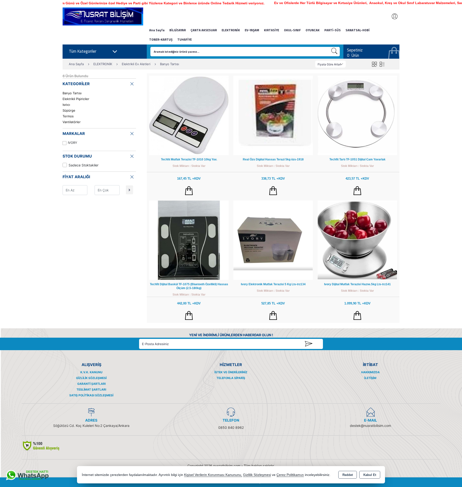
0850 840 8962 (231, 427)
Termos (68, 116)
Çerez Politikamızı (290, 475)
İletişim (370, 378)
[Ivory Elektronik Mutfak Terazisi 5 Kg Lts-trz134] (273, 240)
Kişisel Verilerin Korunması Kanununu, (213, 475)
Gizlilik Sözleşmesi (91, 378)
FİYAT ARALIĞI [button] (76, 176)
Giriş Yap (392, 16)
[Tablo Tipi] (382, 64)
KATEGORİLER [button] (76, 83)
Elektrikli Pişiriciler (76, 99)
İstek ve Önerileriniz (230, 372)
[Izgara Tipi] (374, 64)
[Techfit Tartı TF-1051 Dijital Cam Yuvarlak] (357, 115)
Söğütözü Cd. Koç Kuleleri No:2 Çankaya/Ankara (91, 426)
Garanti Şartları (91, 384)
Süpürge (69, 110)
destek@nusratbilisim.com (370, 426)
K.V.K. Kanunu (91, 372)
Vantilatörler (72, 122)
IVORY (72, 143)
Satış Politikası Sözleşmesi (91, 395)
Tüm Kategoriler (82, 51)
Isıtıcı (66, 105)
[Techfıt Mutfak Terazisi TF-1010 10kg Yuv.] (189, 115)
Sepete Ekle (189, 191)
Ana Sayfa (157, 30)
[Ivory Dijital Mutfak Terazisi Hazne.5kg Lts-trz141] (357, 240)
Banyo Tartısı (72, 93)
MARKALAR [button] (74, 133)
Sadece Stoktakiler (83, 165)
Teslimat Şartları (91, 389)
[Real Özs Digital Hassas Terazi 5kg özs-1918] (273, 115)
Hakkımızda (370, 372)
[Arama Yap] (334, 51)
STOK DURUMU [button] (77, 156)
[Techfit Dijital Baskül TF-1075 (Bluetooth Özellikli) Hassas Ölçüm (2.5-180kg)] (189, 240)
